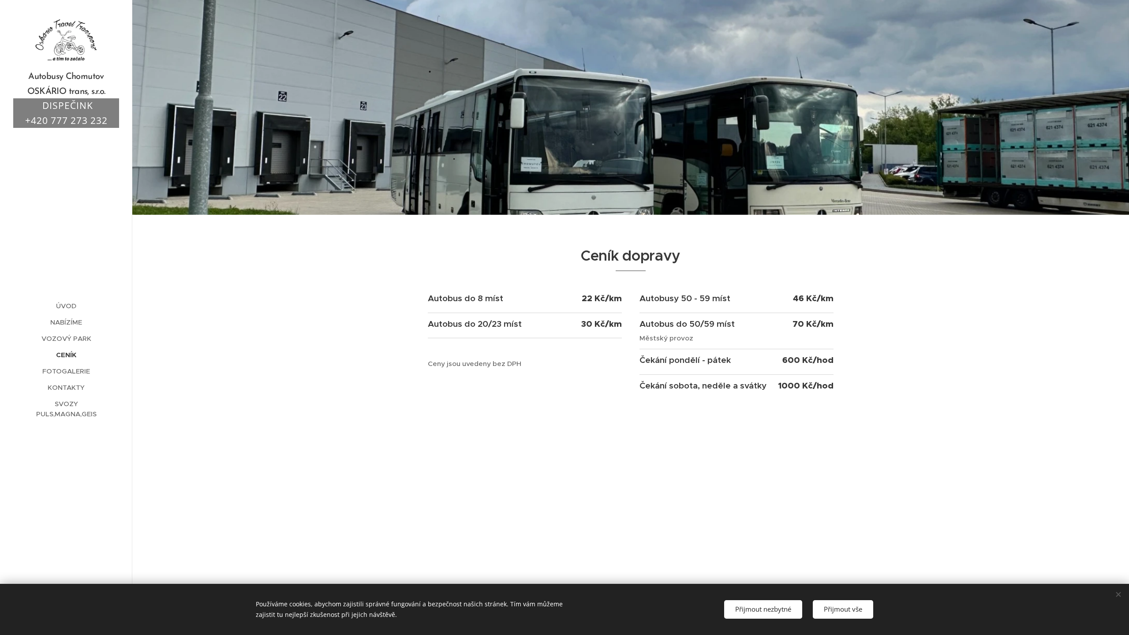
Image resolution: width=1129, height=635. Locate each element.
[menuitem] (66, 306)
